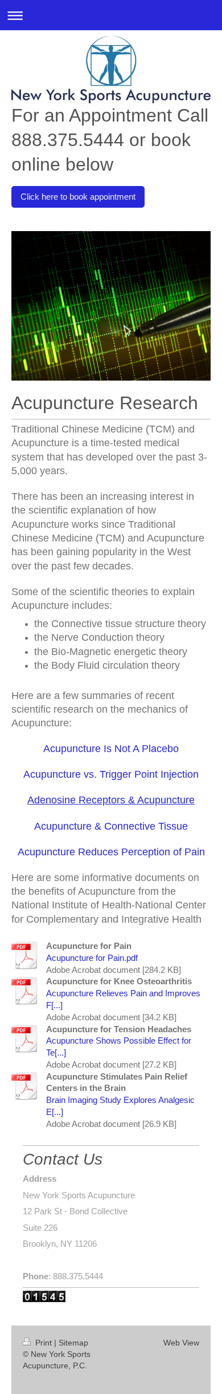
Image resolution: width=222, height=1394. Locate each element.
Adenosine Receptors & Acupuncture (111, 800)
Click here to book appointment (77, 196)
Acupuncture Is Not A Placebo (111, 748)
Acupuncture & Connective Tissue (111, 826)
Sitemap (73, 1342)
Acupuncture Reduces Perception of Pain (111, 852)
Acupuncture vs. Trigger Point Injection (111, 774)
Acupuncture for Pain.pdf (92, 958)
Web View (181, 1342)
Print (43, 1342)
